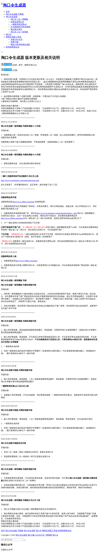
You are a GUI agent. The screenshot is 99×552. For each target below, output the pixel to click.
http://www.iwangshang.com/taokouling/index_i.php (57, 213)
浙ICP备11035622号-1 (37, 535)
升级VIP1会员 (16, 39)
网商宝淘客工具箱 (13, 37)
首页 (8, 12)
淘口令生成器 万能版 (15, 14)
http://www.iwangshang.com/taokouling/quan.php (20, 180)
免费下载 (14, 42)
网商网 (49, 535)
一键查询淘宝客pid (19, 24)
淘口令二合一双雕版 (19, 19)
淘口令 (9, 34)
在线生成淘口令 (17, 22)
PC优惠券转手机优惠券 (20, 27)
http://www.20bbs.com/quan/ (24, 202)
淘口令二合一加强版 (19, 32)
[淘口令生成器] (13, 5)
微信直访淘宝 (16, 29)
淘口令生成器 (11, 17)
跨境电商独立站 (12, 47)
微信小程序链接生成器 (20, 44)
